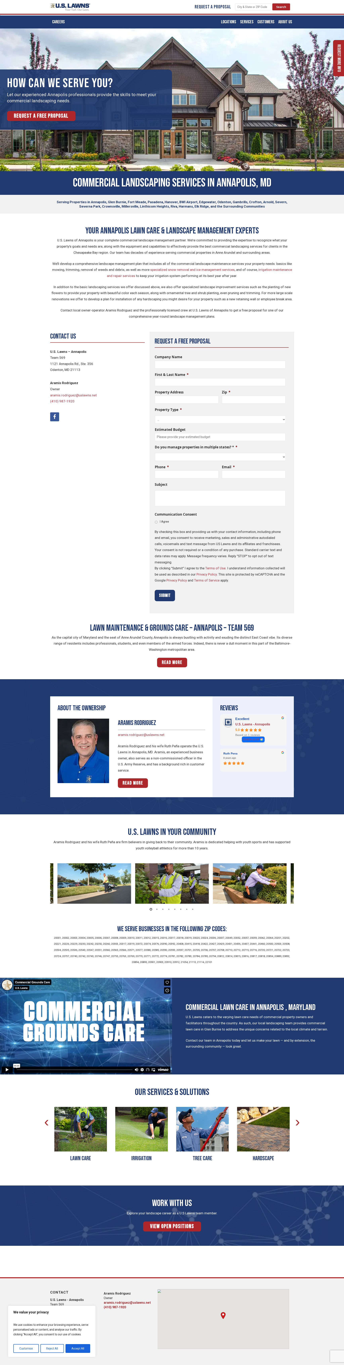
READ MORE (172, 662)
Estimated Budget (170, 429)
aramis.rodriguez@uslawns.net (73, 395)
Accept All (77, 1348)
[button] (223, 1315)
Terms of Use (215, 568)
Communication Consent (176, 514)
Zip (226, 392)
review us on (251, 739)
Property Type (168, 410)
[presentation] (46, 1122)
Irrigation (141, 1158)
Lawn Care (80, 1158)
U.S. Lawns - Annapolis (252, 724)
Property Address (169, 392)
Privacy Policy (206, 574)
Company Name (168, 357)
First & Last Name (172, 375)
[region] (52, 1331)
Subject (161, 484)
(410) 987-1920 (62, 401)
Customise (26, 1348)
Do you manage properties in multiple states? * (196, 447)
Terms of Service (207, 580)
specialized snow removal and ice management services (192, 270)
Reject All (52, 1348)
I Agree (164, 521)
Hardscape (263, 1158)
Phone (162, 467)
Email (228, 467)
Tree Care (202, 1158)
